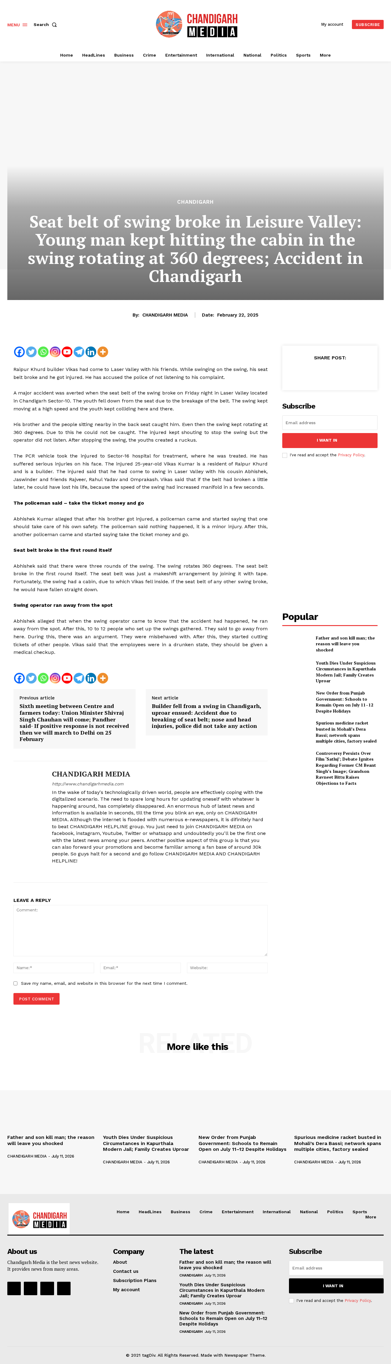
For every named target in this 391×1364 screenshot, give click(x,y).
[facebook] (54, 871)
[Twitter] (31, 352)
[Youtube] (67, 352)
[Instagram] (55, 352)
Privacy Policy (351, 455)
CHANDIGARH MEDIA (165, 315)
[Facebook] (19, 352)
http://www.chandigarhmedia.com (87, 783)
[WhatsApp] (344, 373)
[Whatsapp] (43, 352)
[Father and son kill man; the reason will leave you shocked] (296, 644)
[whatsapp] (86, 871)
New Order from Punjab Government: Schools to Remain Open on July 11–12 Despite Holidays (344, 702)
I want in (327, 440)
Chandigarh (195, 202)
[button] (46, 24)
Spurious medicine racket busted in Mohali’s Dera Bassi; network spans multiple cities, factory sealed (346, 732)
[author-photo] (30, 1151)
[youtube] (97, 871)
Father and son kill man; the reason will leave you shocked (345, 644)
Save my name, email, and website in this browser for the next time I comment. (104, 983)
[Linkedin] (91, 352)
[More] (102, 352)
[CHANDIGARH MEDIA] (28, 821)
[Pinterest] (329, 373)
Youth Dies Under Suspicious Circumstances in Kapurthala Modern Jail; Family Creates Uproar (346, 672)
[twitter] (75, 871)
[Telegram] (79, 352)
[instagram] (65, 871)
